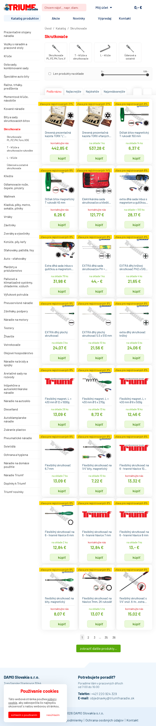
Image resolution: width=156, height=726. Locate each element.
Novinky (79, 18)
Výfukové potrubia (16, 294)
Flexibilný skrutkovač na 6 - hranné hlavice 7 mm (97, 533)
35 (106, 637)
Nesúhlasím (53, 714)
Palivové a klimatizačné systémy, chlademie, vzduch (18, 282)
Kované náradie (14, 108)
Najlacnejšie (73, 91)
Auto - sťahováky (15, 258)
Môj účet (102, 7)
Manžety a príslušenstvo (13, 268)
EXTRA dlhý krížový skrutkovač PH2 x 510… (133, 267)
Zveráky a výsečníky (17, 233)
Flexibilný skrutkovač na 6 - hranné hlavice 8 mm (134, 533)
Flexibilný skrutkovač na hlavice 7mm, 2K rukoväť (97, 600)
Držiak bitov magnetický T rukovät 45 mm (59, 200)
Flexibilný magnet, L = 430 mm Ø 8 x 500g (132, 400)
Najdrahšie (92, 91)
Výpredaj (104, 18)
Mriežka (137, 91)
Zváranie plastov (15, 429)
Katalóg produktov (25, 18)
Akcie (56, 18)
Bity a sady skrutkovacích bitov (17, 118)
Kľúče (8, 56)
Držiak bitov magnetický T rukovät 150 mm (134, 134)
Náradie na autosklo (17, 401)
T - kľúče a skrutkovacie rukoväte (20, 149)
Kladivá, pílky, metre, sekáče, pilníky (17, 206)
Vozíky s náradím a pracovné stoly (15, 45)
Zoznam (147, 91)
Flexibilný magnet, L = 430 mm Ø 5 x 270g (95, 400)
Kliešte (8, 176)
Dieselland (11, 409)
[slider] (102, 74)
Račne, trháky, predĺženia (13, 86)
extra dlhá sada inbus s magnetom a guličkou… (133, 200)
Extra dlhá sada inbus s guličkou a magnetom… (59, 267)
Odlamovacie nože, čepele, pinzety (16, 186)
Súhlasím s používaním (24, 714)
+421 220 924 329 (104, 694)
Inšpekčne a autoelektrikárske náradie (16, 388)
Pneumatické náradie (18, 438)
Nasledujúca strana (120, 637)
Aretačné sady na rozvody (15, 375)
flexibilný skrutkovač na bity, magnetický (59, 600)
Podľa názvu (54, 91)
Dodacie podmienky (68, 720)
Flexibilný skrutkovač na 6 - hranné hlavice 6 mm (59, 533)
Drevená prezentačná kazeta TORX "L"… (58, 134)
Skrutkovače (12, 129)
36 (113, 637)
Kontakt (125, 18)
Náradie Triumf (14, 475)
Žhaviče (9, 336)
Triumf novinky (13, 492)
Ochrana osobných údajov (104, 720)
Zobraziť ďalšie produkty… (98, 648)
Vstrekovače (12, 344)
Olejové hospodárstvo (18, 353)
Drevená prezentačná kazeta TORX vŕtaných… (96, 134)
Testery (9, 328)
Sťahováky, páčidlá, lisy (19, 250)
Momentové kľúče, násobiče (16, 98)
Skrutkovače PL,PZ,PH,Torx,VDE (18, 138)
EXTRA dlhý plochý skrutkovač (56, 333)
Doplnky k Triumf (15, 483)
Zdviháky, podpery (16, 311)
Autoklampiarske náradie (15, 419)
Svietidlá (9, 446)
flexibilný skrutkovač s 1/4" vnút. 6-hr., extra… (133, 600)
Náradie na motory (16, 319)
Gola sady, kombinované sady (16, 66)
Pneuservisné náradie (18, 303)
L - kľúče (12, 157)
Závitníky (10, 225)
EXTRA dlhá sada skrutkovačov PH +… (94, 267)
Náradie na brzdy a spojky (16, 363)
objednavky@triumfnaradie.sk (112, 698)
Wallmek (9, 196)
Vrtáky (8, 216)
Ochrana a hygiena (16, 454)
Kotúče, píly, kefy (15, 242)
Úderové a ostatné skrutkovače (17, 166)
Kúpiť (62, 158)
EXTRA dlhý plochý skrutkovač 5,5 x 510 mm (97, 333)
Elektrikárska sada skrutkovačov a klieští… (96, 200)
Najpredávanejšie (114, 91)
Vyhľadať (82, 7)
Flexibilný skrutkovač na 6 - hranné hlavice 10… (134, 466)
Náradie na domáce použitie (16, 464)
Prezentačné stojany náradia (17, 33)
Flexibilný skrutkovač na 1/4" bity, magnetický (97, 466)
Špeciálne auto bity (16, 76)
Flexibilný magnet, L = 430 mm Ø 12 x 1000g (58, 400)
